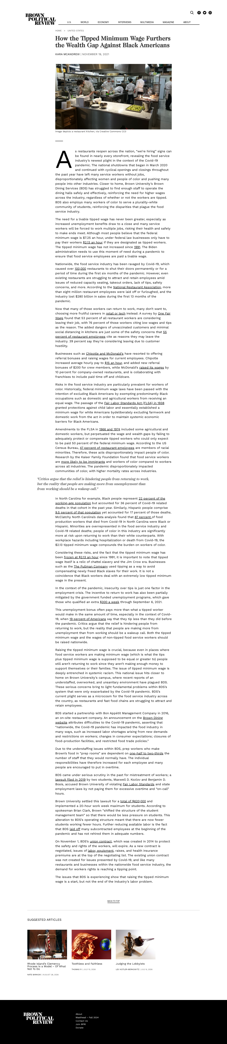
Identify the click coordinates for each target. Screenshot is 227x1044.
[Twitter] (204, 12)
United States (75, 30)
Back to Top (113, 901)
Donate (79, 1027)
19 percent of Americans (87, 619)
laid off (75, 829)
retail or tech (115, 313)
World (85, 22)
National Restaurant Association (137, 287)
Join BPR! (81, 1024)
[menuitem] (69, 22)
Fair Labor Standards (138, 784)
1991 (137, 247)
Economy (103, 22)
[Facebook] (198, 12)
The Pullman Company (91, 566)
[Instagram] (209, 12)
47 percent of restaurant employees (107, 448)
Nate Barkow (34, 975)
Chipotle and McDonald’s (105, 353)
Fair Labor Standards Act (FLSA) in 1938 (134, 403)
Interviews (124, 22)
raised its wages (151, 367)
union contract (101, 841)
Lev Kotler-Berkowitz (127, 969)
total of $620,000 (133, 801)
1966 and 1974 (109, 429)
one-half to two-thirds (146, 753)
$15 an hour (113, 363)
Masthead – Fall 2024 (87, 1017)
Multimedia (147, 22)
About (187, 22)
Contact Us (82, 1021)
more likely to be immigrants (83, 462)
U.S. (69, 22)
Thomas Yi (77, 969)
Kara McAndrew (67, 54)
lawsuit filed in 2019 (70, 779)
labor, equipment (101, 850)
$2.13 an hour (93, 242)
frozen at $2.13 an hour (81, 557)
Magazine (168, 22)
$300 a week (109, 602)
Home (58, 30)
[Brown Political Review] (40, 15)
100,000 (80, 268)
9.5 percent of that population (78, 512)
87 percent (143, 517)
